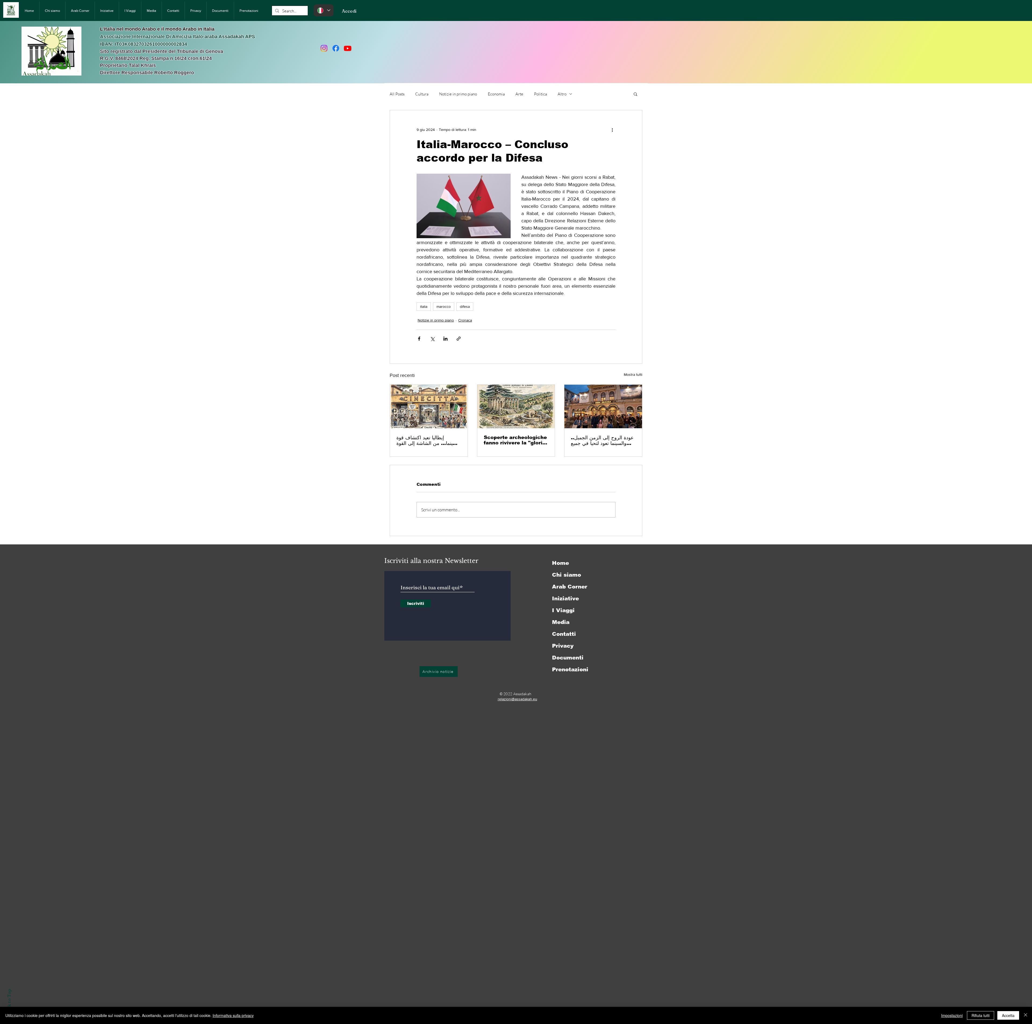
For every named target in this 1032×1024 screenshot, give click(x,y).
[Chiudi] (1025, 1015)
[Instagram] (324, 48)
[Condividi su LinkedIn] (445, 338)
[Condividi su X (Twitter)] (432, 338)
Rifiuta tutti (981, 1015)
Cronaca (465, 320)
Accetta (1008, 1015)
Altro (562, 94)
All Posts (397, 94)
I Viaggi (563, 610)
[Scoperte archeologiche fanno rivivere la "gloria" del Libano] (516, 406)
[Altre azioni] (612, 129)
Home (560, 563)
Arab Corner (569, 587)
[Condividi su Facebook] (419, 338)
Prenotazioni (570, 669)
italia (423, 306)
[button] (635, 94)
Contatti (564, 634)
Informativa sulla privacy (233, 1015)
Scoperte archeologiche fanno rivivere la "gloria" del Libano (516, 440)
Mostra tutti (633, 374)
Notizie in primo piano (458, 94)
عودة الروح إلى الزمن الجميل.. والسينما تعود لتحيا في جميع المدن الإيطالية (602, 440)
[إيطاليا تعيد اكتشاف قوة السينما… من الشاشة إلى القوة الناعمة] (429, 406)
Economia (496, 94)
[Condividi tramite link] (458, 338)
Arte (519, 94)
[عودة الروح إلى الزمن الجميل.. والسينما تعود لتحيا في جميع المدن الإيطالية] (603, 406)
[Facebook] (335, 48)
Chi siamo (566, 575)
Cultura (421, 94)
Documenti (567, 658)
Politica (540, 94)
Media (560, 622)
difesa (465, 306)
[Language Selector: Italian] (324, 10)
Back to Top (9, 1002)
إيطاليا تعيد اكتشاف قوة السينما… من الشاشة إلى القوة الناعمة (428, 440)
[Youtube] (347, 48)
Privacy (563, 646)
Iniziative (565, 598)
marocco (443, 306)
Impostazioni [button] (952, 1015)
